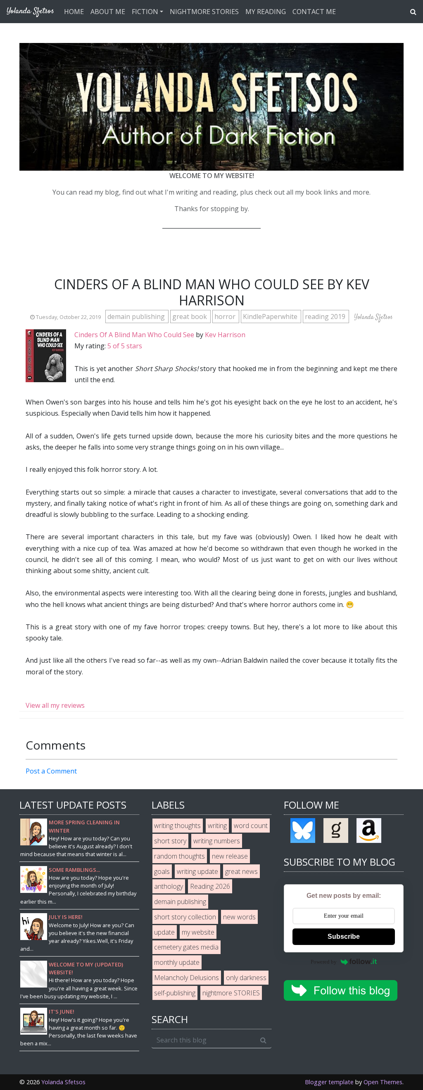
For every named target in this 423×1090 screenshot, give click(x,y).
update (164, 932)
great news (241, 871)
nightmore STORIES (231, 992)
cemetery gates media (186, 947)
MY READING (265, 11)
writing (217, 825)
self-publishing (174, 992)
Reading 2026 (210, 886)
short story (170, 840)
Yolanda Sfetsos (63, 1082)
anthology (168, 886)
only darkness (246, 977)
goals (162, 871)
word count (251, 825)
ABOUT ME (107, 11)
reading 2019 (326, 316)
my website (198, 932)
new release (230, 856)
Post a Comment (51, 771)
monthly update (177, 962)
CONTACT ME (314, 11)
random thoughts (179, 856)
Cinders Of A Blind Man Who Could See (134, 334)
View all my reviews (55, 705)
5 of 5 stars (124, 345)
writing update (197, 871)
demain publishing (136, 316)
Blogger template (329, 1082)
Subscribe (344, 936)
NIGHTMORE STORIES (204, 11)
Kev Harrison (225, 334)
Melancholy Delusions (186, 977)
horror (225, 316)
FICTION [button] (145, 11)
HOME (74, 11)
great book (190, 316)
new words (239, 916)
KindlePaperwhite (271, 316)
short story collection (185, 916)
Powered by (324, 962)
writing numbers (216, 840)
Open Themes (383, 1082)
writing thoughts (177, 825)
